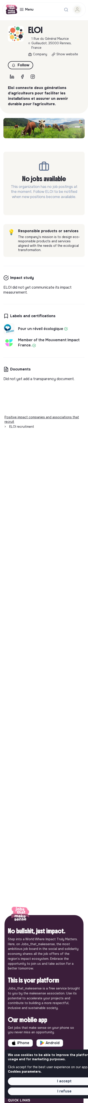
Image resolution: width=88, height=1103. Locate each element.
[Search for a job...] (66, 10)
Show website (67, 54)
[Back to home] (20, 915)
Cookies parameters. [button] (25, 1072)
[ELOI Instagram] (33, 77)
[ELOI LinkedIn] (12, 77)
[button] (20, 65)
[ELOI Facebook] (22, 77)
